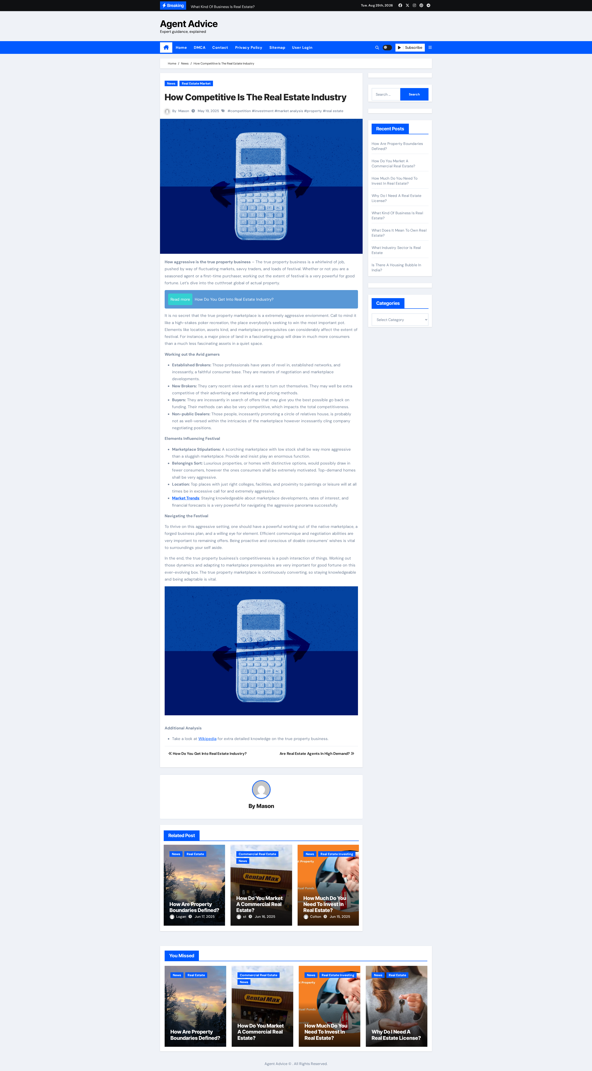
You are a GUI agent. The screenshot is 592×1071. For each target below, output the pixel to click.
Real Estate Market (196, 83)
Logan (181, 916)
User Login (302, 47)
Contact (220, 47)
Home (181, 47)
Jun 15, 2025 (340, 916)
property (314, 111)
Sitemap (277, 47)
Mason (183, 111)
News (171, 83)
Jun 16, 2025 (265, 916)
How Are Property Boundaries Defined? (194, 907)
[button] (430, 47)
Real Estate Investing (337, 854)
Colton (316, 916)
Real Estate (195, 854)
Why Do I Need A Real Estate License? (396, 1035)
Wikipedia (207, 738)
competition (240, 111)
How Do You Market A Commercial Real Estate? (259, 904)
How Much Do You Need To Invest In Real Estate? (324, 904)
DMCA (199, 47)
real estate (334, 111)
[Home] (166, 47)
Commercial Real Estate (257, 854)
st (245, 916)
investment (264, 111)
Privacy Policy (248, 47)
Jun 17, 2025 (205, 916)
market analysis (290, 111)
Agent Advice (189, 23)
